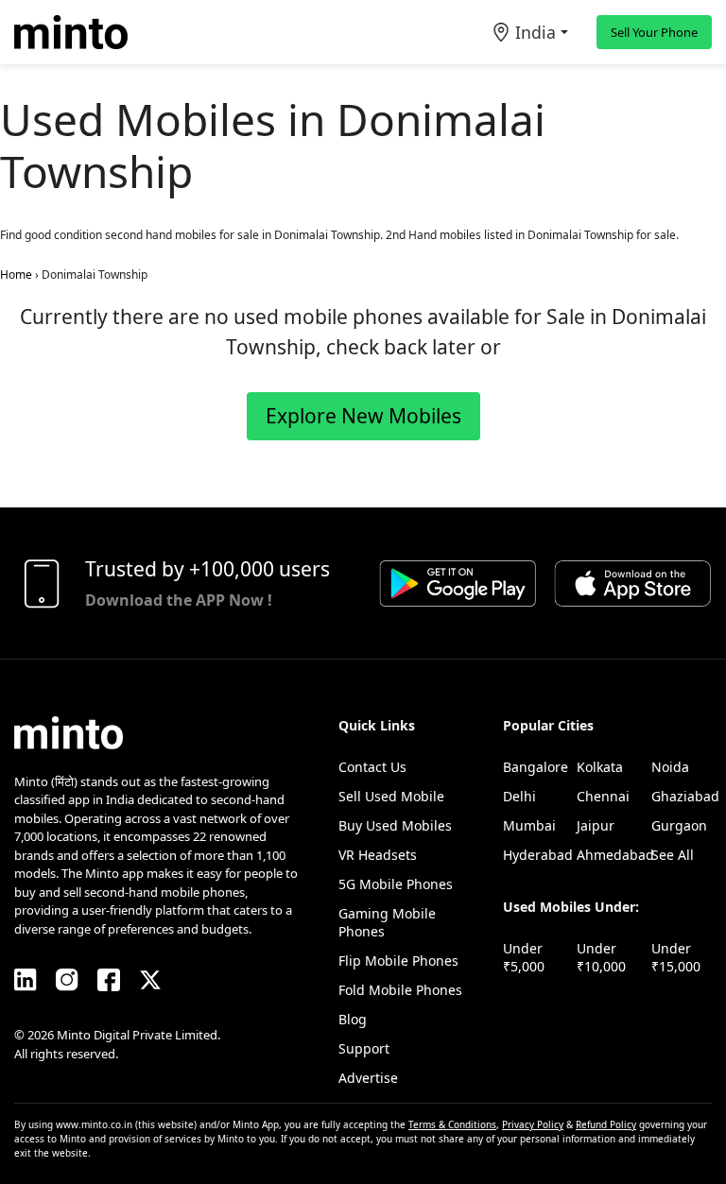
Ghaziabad (685, 796)
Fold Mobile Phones (400, 990)
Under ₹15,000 (675, 957)
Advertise (368, 1078)
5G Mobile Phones (395, 884)
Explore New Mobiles (363, 416)
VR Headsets (377, 855)
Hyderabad (538, 855)
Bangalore (535, 767)
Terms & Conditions (452, 1124)
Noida (670, 767)
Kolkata (600, 767)
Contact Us (372, 767)
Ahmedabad (615, 855)
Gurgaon (679, 825)
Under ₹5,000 (523, 957)
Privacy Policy (532, 1124)
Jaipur (595, 825)
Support (363, 1048)
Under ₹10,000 (601, 957)
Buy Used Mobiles (395, 825)
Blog (352, 1019)
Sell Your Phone (654, 32)
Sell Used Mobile (391, 796)
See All (672, 855)
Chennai (603, 796)
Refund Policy (606, 1124)
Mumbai (529, 825)
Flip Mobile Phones (398, 961)
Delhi (519, 796)
